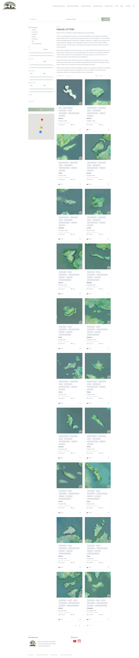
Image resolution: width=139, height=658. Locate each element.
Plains (69, 110)
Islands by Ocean (98, 6)
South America (62, 113)
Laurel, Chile (91, 230)
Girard (60, 608)
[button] (133, 6)
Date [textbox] (101, 76)
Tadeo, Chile (91, 394)
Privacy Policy (54, 655)
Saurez (60, 282)
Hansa (60, 556)
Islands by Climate (86, 6)
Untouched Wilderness (65, 279)
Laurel (89, 228)
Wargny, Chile (91, 285)
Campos (61, 228)
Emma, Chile (91, 175)
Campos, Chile (64, 230)
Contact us (31, 655)
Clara (88, 501)
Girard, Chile (63, 610)
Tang (88, 556)
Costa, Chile (63, 394)
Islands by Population (73, 6)
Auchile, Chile (63, 449)
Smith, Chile (91, 449)
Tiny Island (62, 115)
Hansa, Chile (63, 558)
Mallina (89, 118)
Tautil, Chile (63, 175)
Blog (122, 6)
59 (87, 625)
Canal (60, 501)
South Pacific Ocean (74, 113)
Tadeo (89, 392)
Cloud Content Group (66, 655)
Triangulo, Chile (92, 610)
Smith (89, 446)
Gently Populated (67, 107)
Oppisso (89, 337)
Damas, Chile (63, 121)
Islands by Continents (59, 6)
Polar (75, 600)
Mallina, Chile (91, 121)
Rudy (60, 337)
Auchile (60, 446)
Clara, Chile (91, 504)
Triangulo (90, 608)
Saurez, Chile (63, 285)
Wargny (89, 282)
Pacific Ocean (62, 110)
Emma (89, 173)
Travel (116, 6)
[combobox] (105, 76)
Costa (60, 392)
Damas (60, 118)
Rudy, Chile (63, 340)
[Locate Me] (98, 19)
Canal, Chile (63, 504)
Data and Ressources (42, 655)
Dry (60, 107)
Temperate (102, 113)
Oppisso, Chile (92, 340)
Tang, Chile (91, 558)
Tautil (60, 173)
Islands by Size (109, 6)
